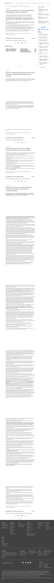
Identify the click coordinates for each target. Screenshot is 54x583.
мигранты (7, 40)
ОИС (31, 513)
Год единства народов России (31, 535)
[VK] (23, 562)
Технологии (11, 532)
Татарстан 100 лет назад (46, 552)
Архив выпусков (46, 565)
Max (16, 33)
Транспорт (11, 531)
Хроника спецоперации (22, 524)
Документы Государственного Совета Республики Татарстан (10, 553)
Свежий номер (46, 566)
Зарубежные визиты (4, 525)
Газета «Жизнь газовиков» (23, 552)
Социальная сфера (29, 530)
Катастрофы (39, 524)
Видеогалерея (40, 553)
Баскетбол (3, 542)
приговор (25, 40)
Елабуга (7, 178)
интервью (23, 513)
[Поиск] (48, 3)
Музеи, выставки (48, 525)
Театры (47, 524)
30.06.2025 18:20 (8, 146)
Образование (28, 526)
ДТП (38, 526)
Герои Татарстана (21, 525)
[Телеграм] (42, 29)
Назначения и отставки (5, 524)
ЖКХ (27, 531)
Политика (17, 3)
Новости (39, 31)
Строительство (12, 530)
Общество (29, 3)
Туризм (11, 525)
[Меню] (47, 3)
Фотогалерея (40, 552)
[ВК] (45, 29)
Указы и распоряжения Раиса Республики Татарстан (9, 552)
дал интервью (14, 194)
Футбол (3, 538)
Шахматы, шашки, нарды (5, 543)
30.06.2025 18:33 (8, 70)
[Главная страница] (8, 3)
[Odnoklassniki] (28, 562)
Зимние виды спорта (4, 544)
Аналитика (3, 557)
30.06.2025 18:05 (8, 185)
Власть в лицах (31, 553)
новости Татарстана (15, 40)
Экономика (21, 3)
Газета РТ (41, 562)
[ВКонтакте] (32, 38)
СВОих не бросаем (21, 526)
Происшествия (34, 3)
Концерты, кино (48, 529)
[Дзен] (39, 29)
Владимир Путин (19, 513)
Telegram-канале (19, 33)
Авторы (40, 565)
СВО (25, 3)
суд (9, 40)
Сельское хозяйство (12, 524)
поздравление (16, 178)
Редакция (40, 566)
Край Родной (45, 553)
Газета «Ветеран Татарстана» (24, 553)
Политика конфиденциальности (48, 567)
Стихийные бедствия (41, 525)
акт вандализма (21, 40)
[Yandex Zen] (30, 562)
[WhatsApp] (34, 38)
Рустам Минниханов (11, 178)
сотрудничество (8, 513)
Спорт (43, 3)
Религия (28, 529)
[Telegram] (33, 38)
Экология (28, 525)
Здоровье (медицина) (30, 524)
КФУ (11, 40)
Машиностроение (12, 529)
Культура (39, 3)
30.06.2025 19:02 (8, 8)
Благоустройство (29, 532)
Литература (47, 526)
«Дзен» (15, 34)
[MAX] (47, 29)
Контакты (40, 567)
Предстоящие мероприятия (33, 552)
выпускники (28, 178)
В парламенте (4, 526)
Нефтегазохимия (12, 526)
